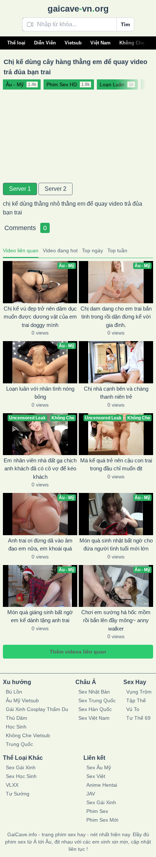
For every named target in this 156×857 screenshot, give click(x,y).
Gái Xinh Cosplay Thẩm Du (37, 709)
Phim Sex (97, 811)
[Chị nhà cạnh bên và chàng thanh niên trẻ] (116, 362)
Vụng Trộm (139, 692)
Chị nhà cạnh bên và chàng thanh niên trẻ (116, 393)
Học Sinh (16, 727)
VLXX (12, 785)
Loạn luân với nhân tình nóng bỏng (40, 393)
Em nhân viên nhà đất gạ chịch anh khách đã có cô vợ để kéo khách (40, 468)
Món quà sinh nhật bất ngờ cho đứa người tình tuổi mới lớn (116, 544)
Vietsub (73, 43)
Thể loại (16, 43)
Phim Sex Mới (102, 820)
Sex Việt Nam (94, 718)
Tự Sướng (17, 794)
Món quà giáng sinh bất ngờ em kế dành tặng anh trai (40, 616)
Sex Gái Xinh (21, 767)
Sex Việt (95, 776)
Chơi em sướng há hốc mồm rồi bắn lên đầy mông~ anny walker (116, 620)
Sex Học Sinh (21, 776)
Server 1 (20, 189)
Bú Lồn (14, 692)
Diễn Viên (45, 43)
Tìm (125, 24)
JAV (90, 794)
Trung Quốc (19, 744)
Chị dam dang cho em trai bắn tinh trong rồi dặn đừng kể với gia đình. (116, 316)
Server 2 (55, 189)
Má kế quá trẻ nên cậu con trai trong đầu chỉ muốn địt (116, 464)
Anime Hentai (101, 785)
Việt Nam (100, 43)
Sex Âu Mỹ (98, 767)
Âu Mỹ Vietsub (22, 700)
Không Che (131, 43)
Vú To (132, 709)
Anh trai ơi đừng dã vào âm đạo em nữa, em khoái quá (40, 544)
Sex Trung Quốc (97, 700)
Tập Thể (136, 700)
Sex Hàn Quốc (95, 709)
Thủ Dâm (16, 718)
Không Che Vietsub (28, 735)
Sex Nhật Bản (94, 692)
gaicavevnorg (78, 8)
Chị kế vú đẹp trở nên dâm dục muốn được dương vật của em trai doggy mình (40, 316)
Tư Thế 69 (138, 718)
